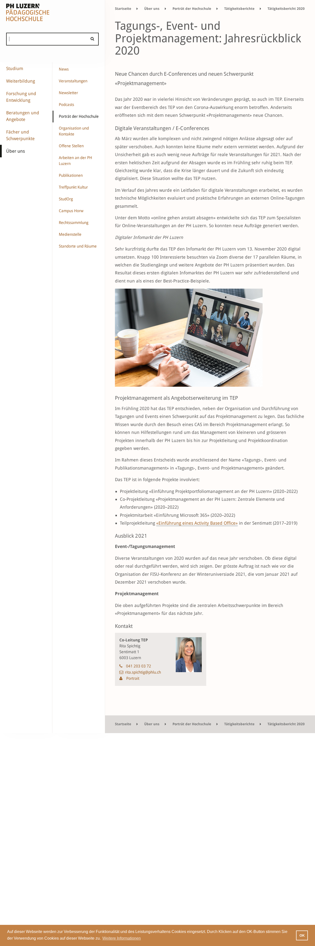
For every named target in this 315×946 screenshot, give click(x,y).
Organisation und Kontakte (74, 131)
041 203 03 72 (138, 666)
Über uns (15, 151)
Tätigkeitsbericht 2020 (286, 9)
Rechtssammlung (73, 222)
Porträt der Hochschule (79, 116)
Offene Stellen (71, 146)
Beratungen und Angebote (22, 116)
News (64, 69)
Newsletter (68, 92)
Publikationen (71, 175)
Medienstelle (70, 234)
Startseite (123, 9)
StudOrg (66, 199)
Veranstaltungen (73, 81)
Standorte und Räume (78, 246)
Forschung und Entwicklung (21, 97)
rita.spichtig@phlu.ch (143, 672)
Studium (14, 68)
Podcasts (66, 104)
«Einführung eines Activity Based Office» (197, 523)
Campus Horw (71, 210)
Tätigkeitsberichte (239, 9)
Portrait (132, 678)
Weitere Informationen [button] (121, 938)
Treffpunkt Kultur (73, 187)
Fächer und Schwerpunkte (20, 135)
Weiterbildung (20, 81)
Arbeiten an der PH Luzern (75, 160)
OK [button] (302, 935)
